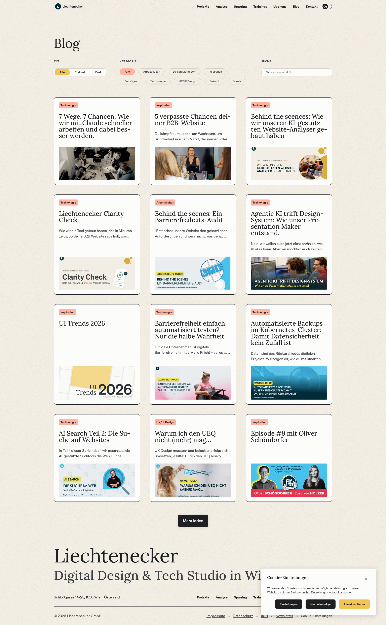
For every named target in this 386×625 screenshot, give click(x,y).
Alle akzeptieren (354, 604)
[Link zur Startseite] (69, 6)
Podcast (80, 72)
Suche (266, 61)
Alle (62, 72)
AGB (264, 616)
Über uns (279, 6)
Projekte (203, 6)
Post (98, 72)
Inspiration (215, 71)
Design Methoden (184, 71)
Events (237, 81)
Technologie (158, 81)
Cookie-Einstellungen (316, 615)
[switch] (327, 6)
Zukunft (214, 81)
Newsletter (284, 616)
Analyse (222, 6)
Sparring (240, 6)
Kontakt (312, 6)
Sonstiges (131, 81)
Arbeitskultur (151, 71)
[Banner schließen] (366, 579)
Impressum (215, 616)
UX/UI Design (187, 81)
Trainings (260, 6)
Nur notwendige (320, 604)
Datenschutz (243, 616)
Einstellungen (289, 604)
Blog (296, 6)
